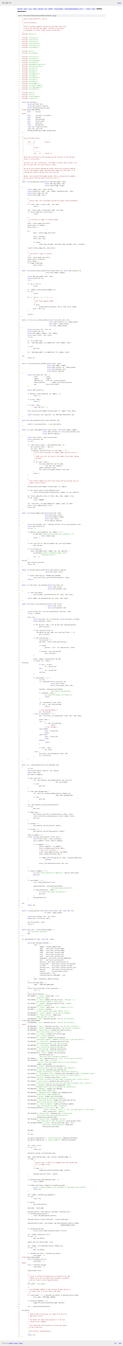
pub (25, 9)
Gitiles (11, 1343)
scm (30, 9)
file (54, 15)
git (46, 9)
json (119, 1343)
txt (115, 1343)
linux (35, 9)
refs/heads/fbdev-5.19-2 (74, 9)
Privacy (16, 1343)
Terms (21, 1343)
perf (93, 9)
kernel (19, 9)
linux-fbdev (58, 9)
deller (50, 9)
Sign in (119, 3)
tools (88, 9)
